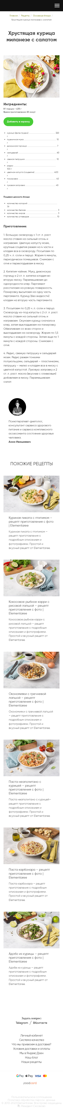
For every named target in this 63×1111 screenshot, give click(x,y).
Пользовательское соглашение (31, 1097)
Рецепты (25, 15)
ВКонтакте (40, 1023)
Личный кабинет (31, 1035)
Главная (14, 15)
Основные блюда (42, 15)
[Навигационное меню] (57, 5)
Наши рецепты (31, 1062)
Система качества (31, 1040)
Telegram (22, 1023)
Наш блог (31, 1057)
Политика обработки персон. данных (31, 1099)
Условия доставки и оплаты (31, 1048)
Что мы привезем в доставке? (31, 1044)
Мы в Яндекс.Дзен (32, 1053)
